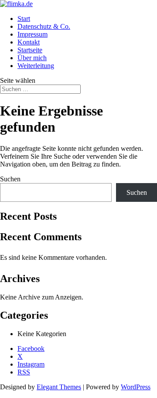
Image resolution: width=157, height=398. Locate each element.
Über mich (32, 57)
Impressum (32, 34)
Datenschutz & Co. (43, 26)
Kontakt (28, 42)
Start (23, 18)
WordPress (135, 387)
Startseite (29, 50)
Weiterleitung (35, 65)
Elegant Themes (59, 387)
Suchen (10, 179)
